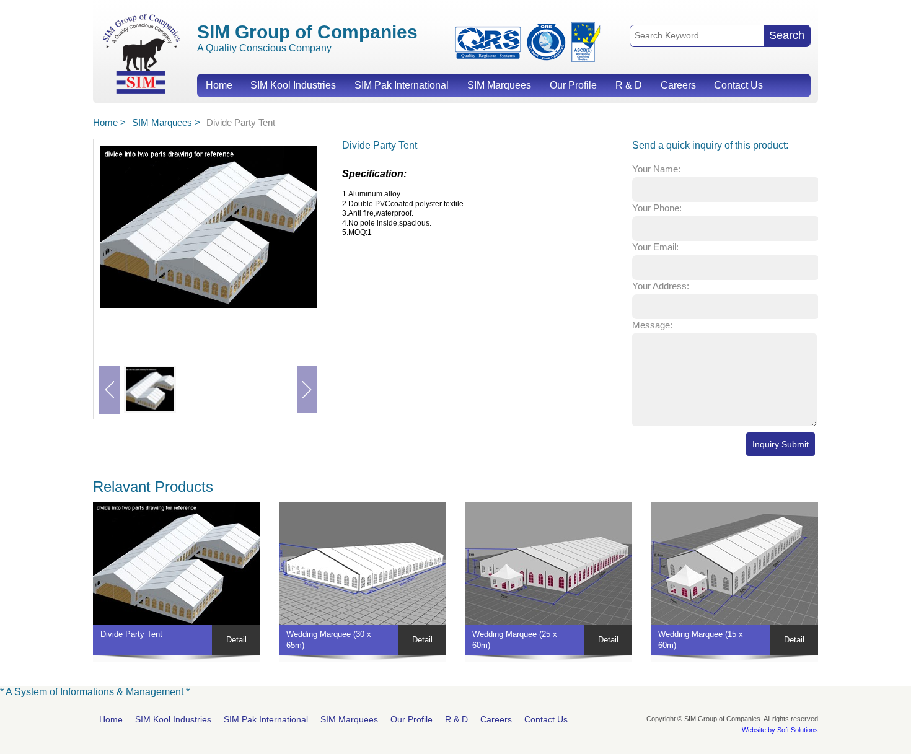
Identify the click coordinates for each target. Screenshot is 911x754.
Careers (678, 85)
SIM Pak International (401, 85)
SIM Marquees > (166, 122)
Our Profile (573, 85)
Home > (109, 122)
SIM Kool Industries (293, 85)
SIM (141, 53)
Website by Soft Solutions (780, 730)
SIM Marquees (499, 85)
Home (219, 85)
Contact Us (738, 85)
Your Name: (656, 169)
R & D (628, 85)
